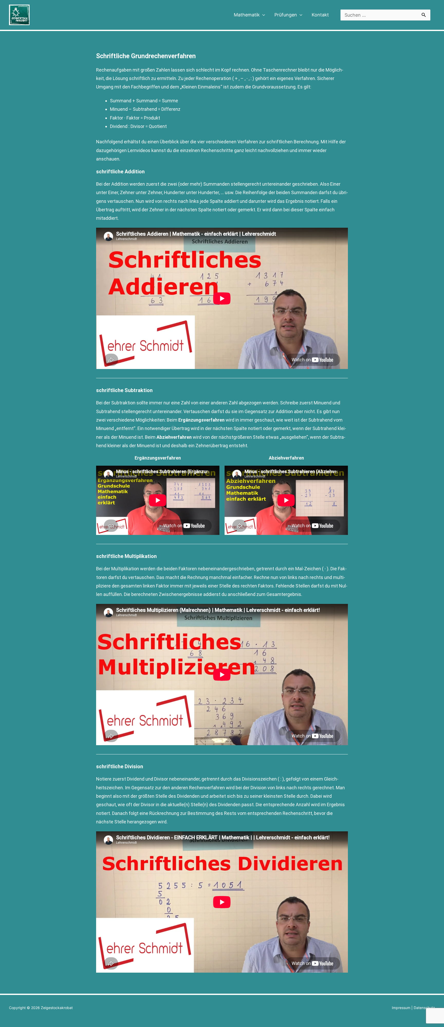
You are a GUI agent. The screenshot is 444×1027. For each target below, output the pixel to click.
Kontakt (320, 14)
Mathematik (247, 14)
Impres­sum (401, 1007)
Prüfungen (285, 14)
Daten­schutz (424, 1007)
